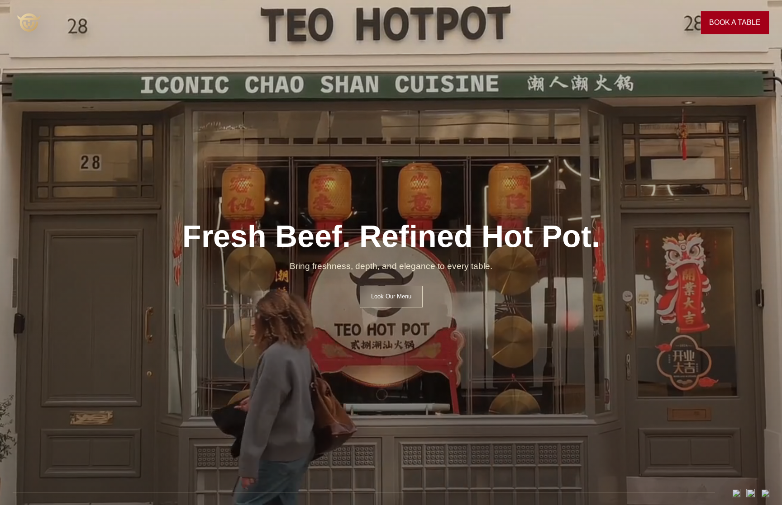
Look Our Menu (391, 296)
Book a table (735, 22)
